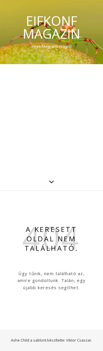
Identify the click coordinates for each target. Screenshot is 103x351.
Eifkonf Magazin (51, 27)
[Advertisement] (51, 118)
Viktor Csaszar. (79, 340)
